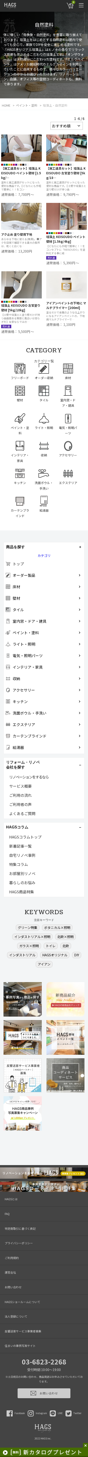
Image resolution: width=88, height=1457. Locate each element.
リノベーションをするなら (29, 777)
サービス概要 (20, 786)
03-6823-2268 (44, 1361)
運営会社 (10, 1272)
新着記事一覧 (20, 846)
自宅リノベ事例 (22, 855)
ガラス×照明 (29, 945)
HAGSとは (11, 1199)
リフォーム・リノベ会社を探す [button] (23, 764)
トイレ (51, 945)
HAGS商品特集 (21, 891)
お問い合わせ (13, 1287)
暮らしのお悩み (22, 882)
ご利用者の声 (20, 804)
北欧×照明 (65, 936)
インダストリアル (22, 955)
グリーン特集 (27, 927)
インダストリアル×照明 (32, 936)
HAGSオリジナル (54, 955)
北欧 (65, 945)
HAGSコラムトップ (25, 837)
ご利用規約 (12, 1258)
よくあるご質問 (22, 813)
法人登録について (16, 1316)
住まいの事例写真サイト (20, 1346)
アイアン (44, 964)
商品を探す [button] (15, 547)
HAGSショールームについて (22, 1302)
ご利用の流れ (20, 795)
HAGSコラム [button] (17, 827)
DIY (76, 955)
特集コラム (18, 864)
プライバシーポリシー (19, 1243)
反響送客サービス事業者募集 (23, 1331)
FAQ (7, 1214)
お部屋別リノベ (22, 873)
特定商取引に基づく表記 (20, 1228)
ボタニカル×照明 (57, 927)
